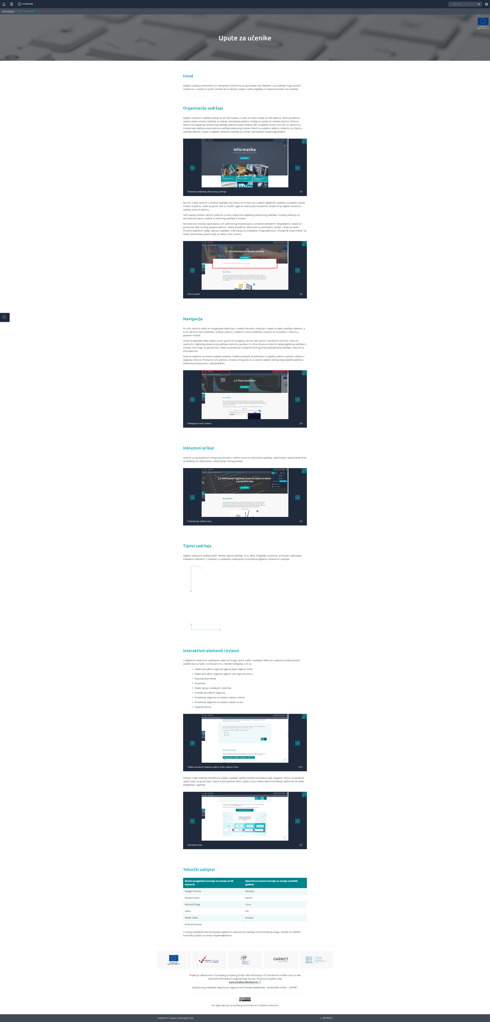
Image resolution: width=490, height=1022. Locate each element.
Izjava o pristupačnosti (181, 1018)
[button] (11, 4)
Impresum (163, 1018)
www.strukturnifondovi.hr (243, 982)
